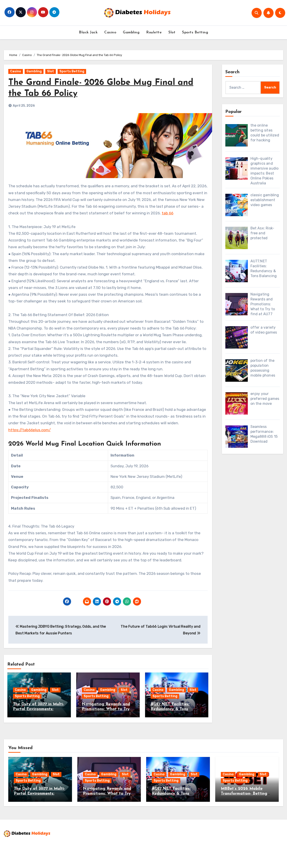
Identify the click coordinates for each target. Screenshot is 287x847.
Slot (171, 32)
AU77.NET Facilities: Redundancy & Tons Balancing (170, 709)
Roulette (154, 32)
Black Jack (88, 32)
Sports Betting (195, 32)
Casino (110, 32)
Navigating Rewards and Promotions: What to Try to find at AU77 (106, 709)
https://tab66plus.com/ (29, 430)
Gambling (131, 32)
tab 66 (167, 213)
